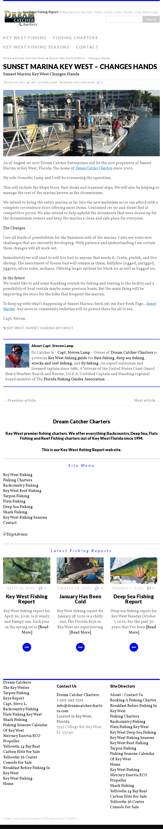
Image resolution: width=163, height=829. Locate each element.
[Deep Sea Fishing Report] (133, 581)
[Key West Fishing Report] (26, 581)
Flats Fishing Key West (22, 714)
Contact (87, 47)
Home (8, 784)
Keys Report (13, 698)
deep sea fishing (130, 358)
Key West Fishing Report (27, 598)
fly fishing (89, 363)
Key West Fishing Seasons (36, 47)
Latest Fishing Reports (81, 550)
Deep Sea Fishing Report (134, 598)
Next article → (147, 400)
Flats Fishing (14, 501)
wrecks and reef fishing (51, 363)
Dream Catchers (17, 682)
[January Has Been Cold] (80, 581)
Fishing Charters (75, 37)
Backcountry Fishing (20, 485)
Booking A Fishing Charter (133, 700)
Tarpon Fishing (16, 496)
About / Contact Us (126, 695)
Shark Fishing (15, 512)
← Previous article (19, 400)
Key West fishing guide (67, 358)
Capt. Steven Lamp (44, 82)
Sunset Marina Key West (49, 328)
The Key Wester (16, 688)
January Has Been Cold (80, 598)
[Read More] (80, 632)
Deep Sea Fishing (18, 507)
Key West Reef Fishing (22, 491)
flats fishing (104, 358)
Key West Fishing (25, 37)
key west (15, 328)
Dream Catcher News (79, 82)
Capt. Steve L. (15, 704)
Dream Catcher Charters (94, 168)
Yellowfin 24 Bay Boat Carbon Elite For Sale (21, 749)
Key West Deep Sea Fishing (133, 732)
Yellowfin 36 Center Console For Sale (20, 760)
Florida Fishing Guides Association (74, 379)
